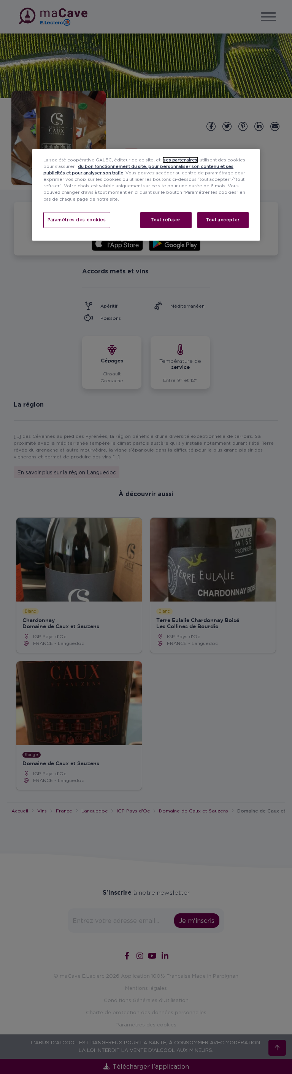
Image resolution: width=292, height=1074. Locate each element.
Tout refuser (166, 219)
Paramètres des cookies (77, 219)
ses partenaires (180, 160)
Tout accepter (223, 219)
